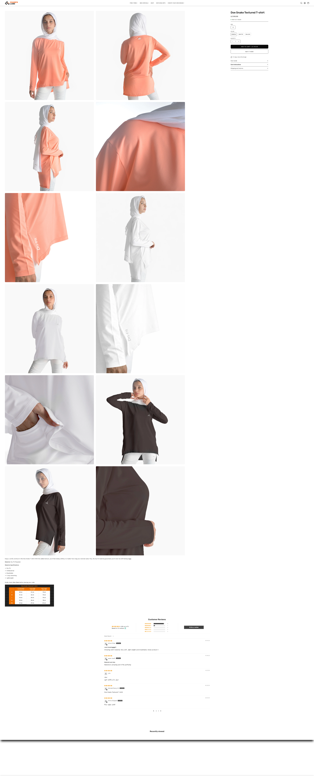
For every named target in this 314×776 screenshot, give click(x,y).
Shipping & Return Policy (13, 761)
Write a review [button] (194, 627)
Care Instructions (236, 64)
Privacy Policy (9, 767)
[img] (108, 641)
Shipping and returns (237, 68)
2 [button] (156, 711)
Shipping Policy (10, 758)
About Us (8, 750)
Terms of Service (10, 764)
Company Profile (10, 752)
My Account (9, 747)
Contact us (8, 755)
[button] (301, 3)
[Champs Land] (11, 3)
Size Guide (234, 61)
